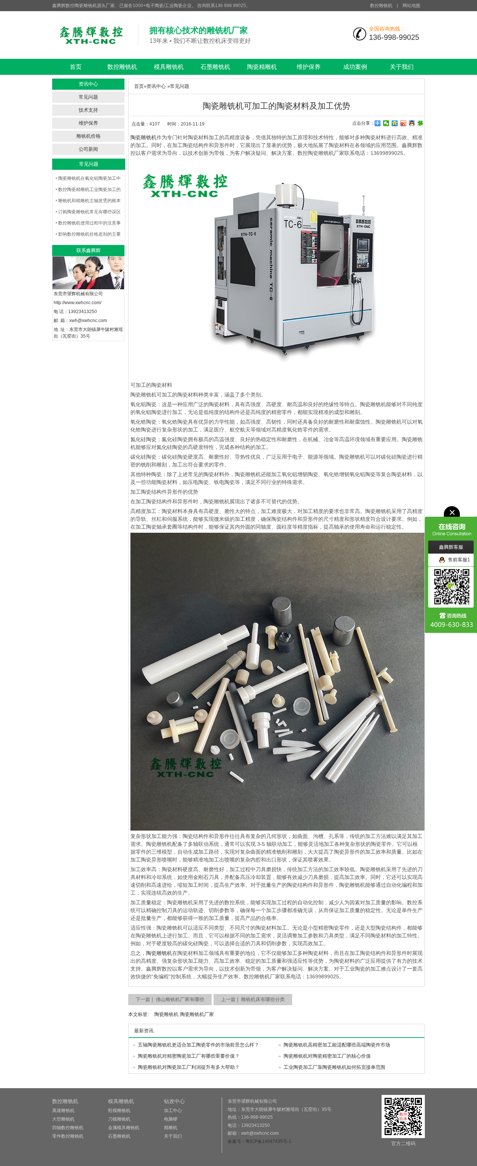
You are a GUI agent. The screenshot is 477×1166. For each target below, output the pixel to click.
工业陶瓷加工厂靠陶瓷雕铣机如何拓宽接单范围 (334, 1067)
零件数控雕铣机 (67, 1136)
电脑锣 (170, 1119)
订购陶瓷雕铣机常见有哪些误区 (89, 211)
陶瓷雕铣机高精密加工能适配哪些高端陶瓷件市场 (337, 1045)
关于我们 (402, 67)
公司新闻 (88, 149)
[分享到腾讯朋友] (420, 123)
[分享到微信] (386, 123)
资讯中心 (156, 86)
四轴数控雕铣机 (67, 1127)
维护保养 (308, 67)
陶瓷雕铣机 (143, 137)
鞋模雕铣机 (119, 1110)
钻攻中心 (174, 1101)
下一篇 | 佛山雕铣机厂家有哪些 (170, 999)
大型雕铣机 (63, 1119)
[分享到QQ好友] (412, 123)
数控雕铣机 (381, 5)
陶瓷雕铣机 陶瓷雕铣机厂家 (184, 1014)
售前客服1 (457, 560)
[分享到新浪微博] (403, 123)
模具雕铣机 (169, 67)
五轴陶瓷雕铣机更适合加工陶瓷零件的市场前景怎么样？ (198, 1045)
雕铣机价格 (88, 136)
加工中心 (173, 1110)
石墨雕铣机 (215, 67)
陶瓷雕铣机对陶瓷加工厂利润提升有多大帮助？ (189, 1067)
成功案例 (355, 67)
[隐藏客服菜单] (451, 523)
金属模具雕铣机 (123, 1127)
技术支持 (88, 110)
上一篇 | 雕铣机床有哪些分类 (253, 999)
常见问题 (88, 97)
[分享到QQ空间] (395, 123)
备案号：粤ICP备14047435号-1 (259, 1141)
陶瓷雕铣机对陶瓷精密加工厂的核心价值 (327, 1056)
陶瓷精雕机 (262, 67)
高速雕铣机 (63, 1110)
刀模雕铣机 (119, 1119)
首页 (76, 67)
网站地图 (411, 5)
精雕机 (170, 1127)
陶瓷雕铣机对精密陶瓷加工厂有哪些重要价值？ (189, 1056)
